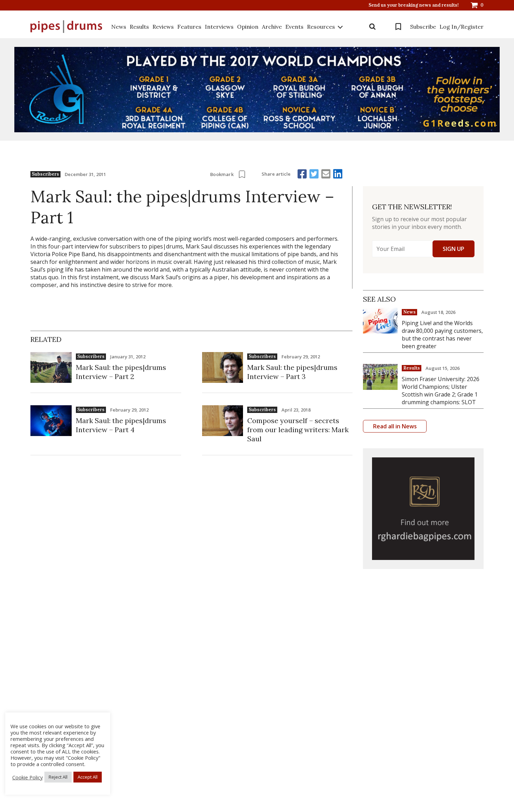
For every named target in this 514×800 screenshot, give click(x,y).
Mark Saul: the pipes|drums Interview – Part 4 (121, 425)
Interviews (219, 26)
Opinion (247, 26)
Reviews (163, 26)
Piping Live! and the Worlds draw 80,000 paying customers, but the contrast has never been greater (442, 334)
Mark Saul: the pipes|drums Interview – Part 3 (292, 372)
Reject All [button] (58, 777)
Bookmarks (398, 26)
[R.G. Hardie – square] (423, 508)
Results (139, 26)
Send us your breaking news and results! (414, 5)
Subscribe (423, 26)
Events (294, 26)
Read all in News (395, 426)
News (118, 26)
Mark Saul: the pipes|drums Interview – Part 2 (121, 372)
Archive (272, 26)
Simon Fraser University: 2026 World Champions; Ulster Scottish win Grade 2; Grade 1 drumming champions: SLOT (440, 390)
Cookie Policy (27, 777)
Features (189, 26)
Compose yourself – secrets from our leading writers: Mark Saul (298, 429)
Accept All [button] (88, 777)
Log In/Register (462, 26)
